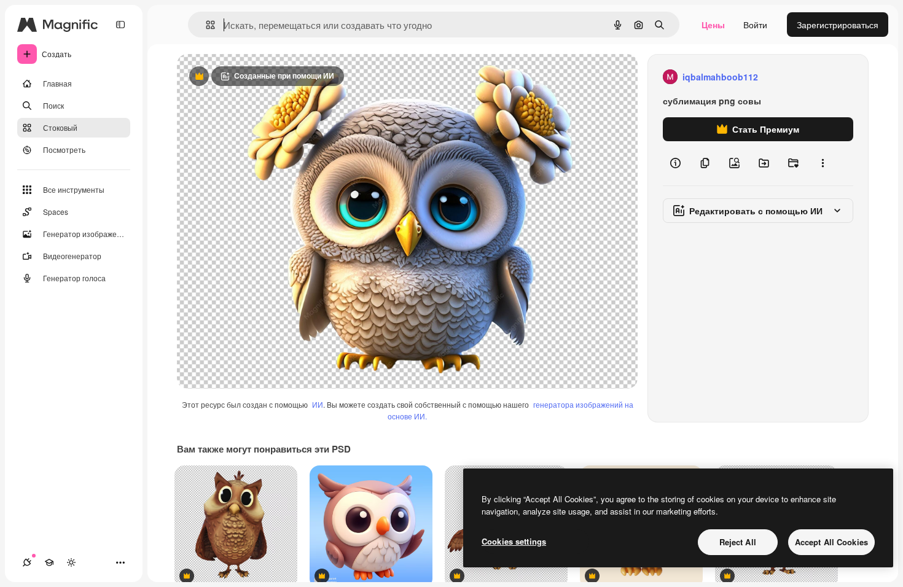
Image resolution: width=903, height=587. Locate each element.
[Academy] (49, 562)
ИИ (317, 404)
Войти (755, 24)
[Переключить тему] (71, 562)
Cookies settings (514, 541)
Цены (713, 24)
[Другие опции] (822, 163)
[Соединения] (27, 562)
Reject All (737, 542)
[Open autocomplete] (205, 24)
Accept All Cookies (831, 542)
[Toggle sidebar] (120, 24)
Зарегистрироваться (837, 24)
